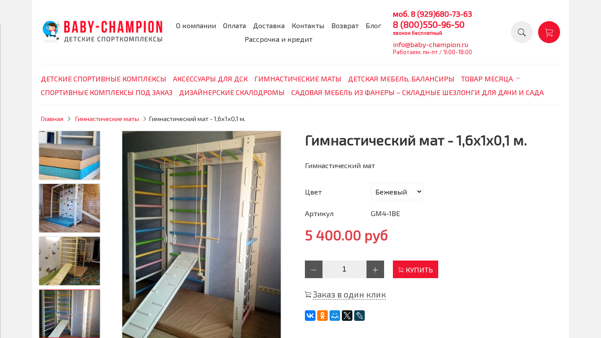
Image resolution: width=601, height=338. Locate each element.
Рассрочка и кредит (278, 39)
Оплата (234, 25)
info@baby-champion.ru (430, 44)
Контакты (308, 25)
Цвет (313, 191)
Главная (52, 118)
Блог (373, 25)
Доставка (269, 25)
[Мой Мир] (335, 315)
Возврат (345, 25)
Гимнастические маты (107, 118)
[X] (347, 315)
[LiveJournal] (359, 315)
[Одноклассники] (322, 315)
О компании (196, 25)
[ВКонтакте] (310, 315)
